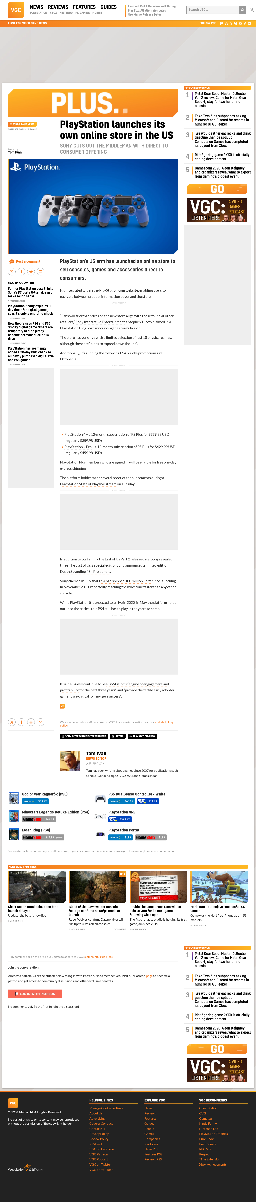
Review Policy (98, 1139)
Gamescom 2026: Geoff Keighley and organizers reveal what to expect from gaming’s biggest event (223, 172)
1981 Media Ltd (22, 1112)
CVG (202, 1113)
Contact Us (97, 1128)
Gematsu (205, 1118)
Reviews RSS (153, 1159)
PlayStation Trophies (213, 1133)
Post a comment (28, 261)
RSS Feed (95, 1144)
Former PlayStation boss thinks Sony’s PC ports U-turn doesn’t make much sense (30, 292)
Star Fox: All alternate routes (147, 10)
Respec (204, 1154)
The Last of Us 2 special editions (93, 565)
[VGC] (16, 10)
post (90, 328)
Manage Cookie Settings (106, 1108)
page (149, 976)
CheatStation (208, 1108)
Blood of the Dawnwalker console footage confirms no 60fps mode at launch (94, 911)
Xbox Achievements (213, 1164)
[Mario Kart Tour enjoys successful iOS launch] (219, 887)
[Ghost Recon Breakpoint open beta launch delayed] (37, 887)
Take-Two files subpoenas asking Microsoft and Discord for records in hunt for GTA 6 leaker (222, 120)
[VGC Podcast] (226, 23)
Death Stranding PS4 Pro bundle (85, 571)
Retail (119, 736)
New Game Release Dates (145, 14)
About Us (96, 1113)
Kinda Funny (208, 1123)
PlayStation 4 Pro (78, 447)
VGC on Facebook (101, 1149)
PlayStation (38, 13)
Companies (152, 1139)
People (149, 1128)
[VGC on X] (231, 23)
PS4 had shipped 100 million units (125, 581)
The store (67, 337)
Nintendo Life (208, 1128)
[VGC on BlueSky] (235, 23)
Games (149, 1133)
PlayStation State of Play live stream (88, 484)
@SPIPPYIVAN (95, 763)
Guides (108, 7)
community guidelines (99, 956)
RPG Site (205, 1149)
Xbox (53, 13)
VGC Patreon (98, 1154)
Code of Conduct (101, 1123)
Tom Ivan (15, 152)
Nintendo (66, 13)
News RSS (151, 1149)
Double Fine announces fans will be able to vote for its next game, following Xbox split (155, 911)
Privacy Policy (99, 1133)
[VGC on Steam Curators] (249, 23)
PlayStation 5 (80, 602)
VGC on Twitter (100, 1164)
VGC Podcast (98, 1159)
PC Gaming (82, 13)
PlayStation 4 (74, 434)
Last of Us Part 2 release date (127, 559)
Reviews (58, 7)
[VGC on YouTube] (240, 23)
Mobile (97, 13)
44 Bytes (33, 1168)
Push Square (207, 1144)
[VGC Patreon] (221, 23)
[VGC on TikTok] (244, 23)
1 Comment (119, 929)
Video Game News (23, 124)
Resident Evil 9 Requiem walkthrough (152, 6)
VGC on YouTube (101, 1169)
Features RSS (153, 1154)
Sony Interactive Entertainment (100, 322)
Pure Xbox (206, 1139)
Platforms (151, 1144)
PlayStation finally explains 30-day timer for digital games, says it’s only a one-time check (30, 310)
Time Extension (209, 1159)
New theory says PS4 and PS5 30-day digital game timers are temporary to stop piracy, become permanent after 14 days (30, 331)
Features (84, 7)
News (36, 7)
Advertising (97, 1118)
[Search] (242, 10)
